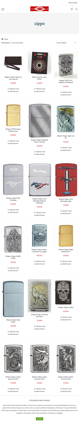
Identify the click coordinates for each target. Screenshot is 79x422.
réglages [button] (60, 413)
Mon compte (73, 2)
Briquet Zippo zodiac (65, 307)
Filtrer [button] (6, 39)
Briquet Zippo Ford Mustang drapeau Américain (39, 201)
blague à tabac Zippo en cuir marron (13, 78)
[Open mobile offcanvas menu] (2, 9)
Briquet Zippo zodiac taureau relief (39, 378)
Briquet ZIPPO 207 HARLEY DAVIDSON (66, 81)
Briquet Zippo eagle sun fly (65, 137)
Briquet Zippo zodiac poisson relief (13, 378)
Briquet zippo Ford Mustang (13, 199)
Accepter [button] (39, 419)
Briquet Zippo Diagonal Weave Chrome (39, 141)
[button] (13, 90)
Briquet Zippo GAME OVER (13, 257)
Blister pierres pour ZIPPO (39, 78)
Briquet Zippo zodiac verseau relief (65, 378)
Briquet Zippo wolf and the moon (39, 315)
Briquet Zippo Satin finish (13, 321)
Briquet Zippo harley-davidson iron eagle (39, 251)
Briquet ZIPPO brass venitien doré (13, 130)
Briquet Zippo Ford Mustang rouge (66, 200)
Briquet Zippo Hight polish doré (66, 251)
